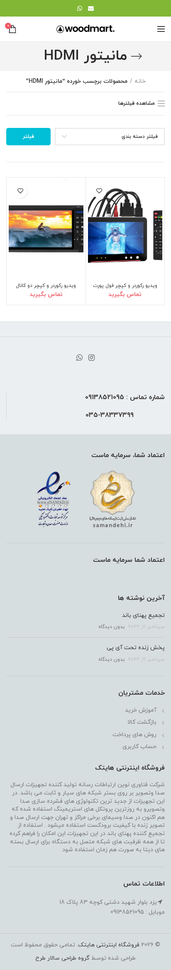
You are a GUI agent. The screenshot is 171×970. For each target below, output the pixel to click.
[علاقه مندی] (99, 191)
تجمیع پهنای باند (143, 615)
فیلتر (28, 136)
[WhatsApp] (79, 8)
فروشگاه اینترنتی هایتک (108, 945)
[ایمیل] (91, 8)
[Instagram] (92, 357)
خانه (140, 81)
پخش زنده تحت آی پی (136, 648)
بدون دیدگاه (111, 626)
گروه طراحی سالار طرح (62, 958)
